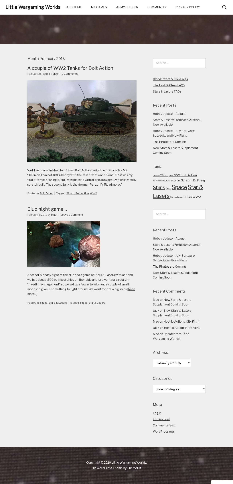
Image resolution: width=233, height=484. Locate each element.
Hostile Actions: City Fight (182, 321)
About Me (74, 7)
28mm (70, 193)
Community (156, 7)
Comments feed (164, 425)
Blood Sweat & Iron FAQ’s (170, 79)
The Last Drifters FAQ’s (169, 85)
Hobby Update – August (169, 113)
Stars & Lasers (58, 302)
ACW (176, 175)
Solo (168, 188)
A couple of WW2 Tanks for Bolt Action (70, 68)
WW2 (93, 193)
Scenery (175, 180)
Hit (94, 468)
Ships (159, 187)
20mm (156, 176)
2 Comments (70, 73)
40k (171, 176)
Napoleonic (158, 181)
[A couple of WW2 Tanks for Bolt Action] (82, 165)
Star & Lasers (97, 302)
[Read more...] (113, 184)
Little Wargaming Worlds (32, 7)
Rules (166, 180)
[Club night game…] (63, 270)
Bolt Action (46, 193)
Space (44, 302)
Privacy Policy (188, 7)
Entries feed (161, 419)
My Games (99, 7)
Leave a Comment (71, 214)
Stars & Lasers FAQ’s (167, 91)
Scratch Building (193, 180)
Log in (157, 413)
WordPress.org (163, 431)
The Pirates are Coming (169, 142)
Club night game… (47, 209)
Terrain (187, 196)
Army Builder (127, 7)
